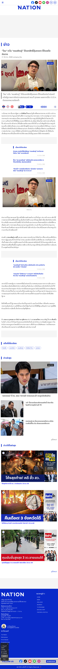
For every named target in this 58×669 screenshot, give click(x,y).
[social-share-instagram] (47, 2)
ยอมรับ (4, 656)
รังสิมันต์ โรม (29, 348)
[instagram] (38, 662)
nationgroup (4, 637)
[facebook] (20, 662)
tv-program (40, 607)
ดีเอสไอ (4, 348)
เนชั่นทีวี (24, 667)
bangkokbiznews (5, 642)
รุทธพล (38, 348)
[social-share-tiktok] (36, 2)
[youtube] (29, 662)
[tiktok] (25, 662)
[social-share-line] (43, 2)
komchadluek (4, 639)
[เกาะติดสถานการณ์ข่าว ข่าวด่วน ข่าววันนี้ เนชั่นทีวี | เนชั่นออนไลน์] (29, 7)
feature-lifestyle (42, 612)
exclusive (40, 602)
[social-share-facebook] (32, 2)
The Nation (4, 634)
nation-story (41, 609)
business (39, 604)
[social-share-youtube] (40, 2)
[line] (34, 662)
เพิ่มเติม (5, 653)
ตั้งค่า (4, 659)
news (38, 599)
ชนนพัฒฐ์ (20, 348)
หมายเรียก (12, 348)
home (38, 597)
